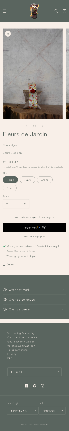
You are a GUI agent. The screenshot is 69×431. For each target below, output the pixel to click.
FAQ (10, 358)
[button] (5, 11)
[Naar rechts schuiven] (43, 126)
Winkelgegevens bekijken (21, 256)
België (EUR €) (19, 410)
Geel (10, 188)
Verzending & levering (21, 333)
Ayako (30, 424)
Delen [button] (10, 264)
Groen (45, 180)
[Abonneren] (57, 371)
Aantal (6, 196)
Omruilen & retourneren (22, 337)
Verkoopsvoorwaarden (21, 345)
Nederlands (49, 410)
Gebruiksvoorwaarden (20, 341)
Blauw (27, 180)
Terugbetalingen (17, 350)
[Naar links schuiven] (26, 126)
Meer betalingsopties (34, 236)
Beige (10, 180)
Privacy (11, 354)
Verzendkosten (23, 166)
